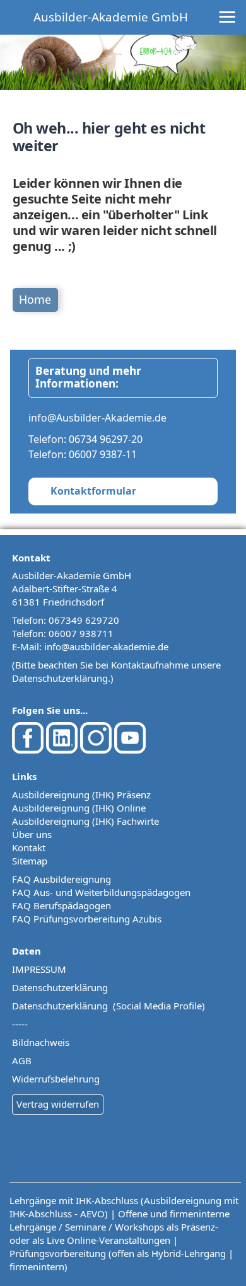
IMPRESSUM (39, 969)
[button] (211, 1251)
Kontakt (28, 847)
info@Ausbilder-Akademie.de (97, 418)
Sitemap (29, 860)
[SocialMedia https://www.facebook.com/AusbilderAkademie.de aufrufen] (28, 749)
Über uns (32, 834)
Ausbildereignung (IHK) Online (79, 807)
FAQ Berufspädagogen (61, 905)
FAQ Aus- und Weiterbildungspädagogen (101, 892)
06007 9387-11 (103, 454)
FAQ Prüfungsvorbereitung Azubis (86, 918)
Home (35, 299)
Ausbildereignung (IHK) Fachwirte (85, 821)
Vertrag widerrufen (57, 1104)
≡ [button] (227, 18)
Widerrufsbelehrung (56, 1078)
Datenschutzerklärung (60, 678)
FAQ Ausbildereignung (61, 879)
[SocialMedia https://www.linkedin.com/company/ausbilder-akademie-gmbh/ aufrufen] (62, 749)
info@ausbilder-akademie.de (106, 646)
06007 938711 (81, 633)
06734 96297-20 (106, 439)
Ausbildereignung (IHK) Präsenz (81, 794)
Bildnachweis (40, 1042)
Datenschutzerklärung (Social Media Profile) (108, 1005)
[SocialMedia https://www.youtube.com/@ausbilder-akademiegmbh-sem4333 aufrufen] (130, 749)
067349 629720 (84, 620)
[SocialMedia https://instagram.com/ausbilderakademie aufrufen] (96, 749)
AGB (22, 1060)
